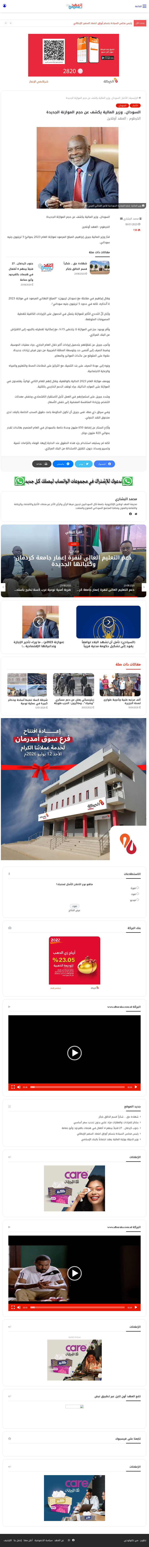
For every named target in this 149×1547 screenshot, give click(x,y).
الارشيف (8, 1540)
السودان (122, 106)
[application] (74, 1053)
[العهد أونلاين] (74, 6)
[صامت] (19, 1087)
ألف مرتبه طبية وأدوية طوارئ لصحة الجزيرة (122, 701)
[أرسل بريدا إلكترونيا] (121, 218)
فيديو (133, 900)
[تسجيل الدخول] (4, 7)
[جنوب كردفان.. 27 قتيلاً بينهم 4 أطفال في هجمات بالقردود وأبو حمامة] (46, 267)
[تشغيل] (136, 1087)
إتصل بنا (18, 1540)
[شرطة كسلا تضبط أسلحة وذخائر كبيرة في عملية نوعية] (27, 684)
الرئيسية (134, 98)
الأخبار (125, 98)
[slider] (77, 1087)
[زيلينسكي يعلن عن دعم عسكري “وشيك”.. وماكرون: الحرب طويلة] (73, 684)
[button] (74, 1053)
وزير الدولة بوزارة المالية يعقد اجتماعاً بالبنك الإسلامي (105, 23)
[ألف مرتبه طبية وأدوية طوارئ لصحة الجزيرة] (120, 684)
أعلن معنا (28, 1540)
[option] (73, 561)
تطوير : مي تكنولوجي (135, 1540)
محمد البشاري (131, 218)
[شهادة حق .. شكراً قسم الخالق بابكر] (100, 267)
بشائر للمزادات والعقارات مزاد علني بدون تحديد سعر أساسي (106, 1122)
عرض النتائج (74, 910)
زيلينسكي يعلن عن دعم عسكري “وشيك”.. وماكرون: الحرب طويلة (74, 701)
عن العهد (59, 1540)
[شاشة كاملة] (13, 1087)
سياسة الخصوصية (44, 1540)
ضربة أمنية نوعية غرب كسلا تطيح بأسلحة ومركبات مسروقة (74, 561)
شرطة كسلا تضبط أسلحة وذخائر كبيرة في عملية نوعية (28, 702)
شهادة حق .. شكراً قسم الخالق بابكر (118, 1117)
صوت (133, 894)
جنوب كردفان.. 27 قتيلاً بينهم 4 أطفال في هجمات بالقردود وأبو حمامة (100, 1128)
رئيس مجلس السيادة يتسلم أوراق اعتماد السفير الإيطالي (108, 1133)
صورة (133, 888)
